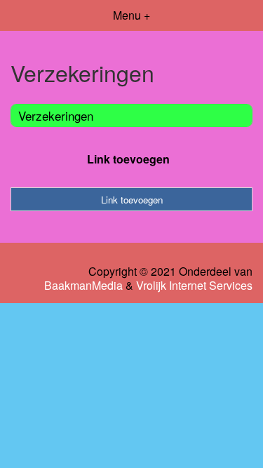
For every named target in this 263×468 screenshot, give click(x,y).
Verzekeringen (55, 115)
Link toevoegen (128, 159)
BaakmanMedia (83, 286)
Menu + (131, 15)
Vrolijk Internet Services (194, 286)
